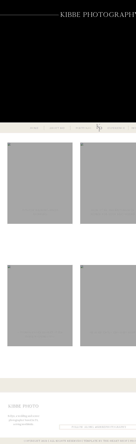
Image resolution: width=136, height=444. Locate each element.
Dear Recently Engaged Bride (113, 332)
